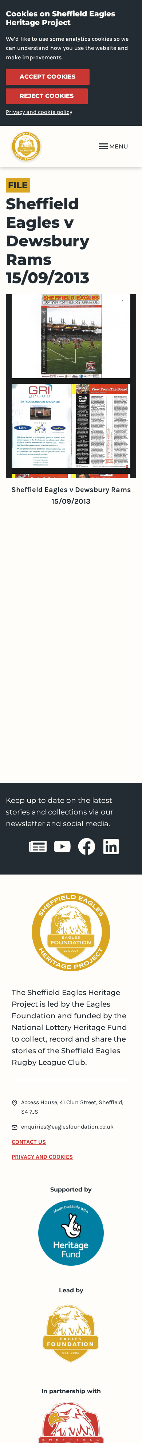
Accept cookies (47, 76)
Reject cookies (47, 95)
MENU (118, 146)
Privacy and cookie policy (39, 111)
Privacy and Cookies (42, 1156)
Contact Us (29, 1141)
